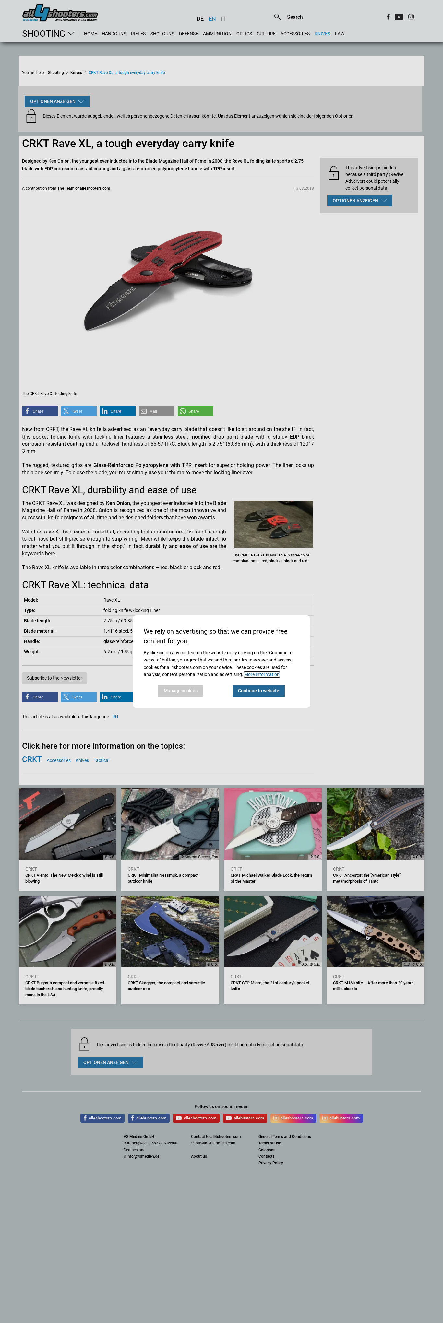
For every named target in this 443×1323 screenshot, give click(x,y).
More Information (262, 674)
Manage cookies (181, 690)
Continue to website (258, 690)
